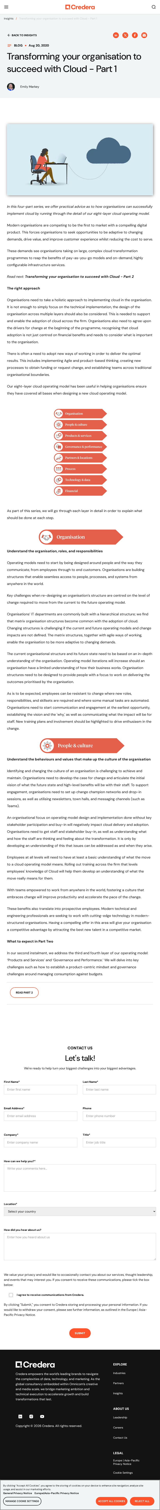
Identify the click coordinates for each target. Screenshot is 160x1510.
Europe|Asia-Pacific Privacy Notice (57, 1493)
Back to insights (24, 35)
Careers (118, 1427)
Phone (87, 1108)
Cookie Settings (123, 1472)
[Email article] (144, 35)
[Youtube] (42, 1416)
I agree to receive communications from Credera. (50, 1295)
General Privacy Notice (17, 1493)
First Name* (12, 1082)
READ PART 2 (24, 992)
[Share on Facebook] (135, 35)
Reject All (142, 1501)
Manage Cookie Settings (22, 1501)
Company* (11, 1134)
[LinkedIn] (20, 1416)
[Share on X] (125, 35)
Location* (10, 1204)
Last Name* (90, 1082)
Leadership (120, 1417)
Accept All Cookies (111, 1501)
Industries (119, 1373)
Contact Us (120, 1437)
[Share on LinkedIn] (116, 35)
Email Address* (14, 1108)
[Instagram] (31, 1416)
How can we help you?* (20, 1161)
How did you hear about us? (22, 1230)
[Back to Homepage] (80, 7)
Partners (118, 1383)
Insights (8, 18)
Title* (86, 1134)
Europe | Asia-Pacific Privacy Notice (126, 1462)
